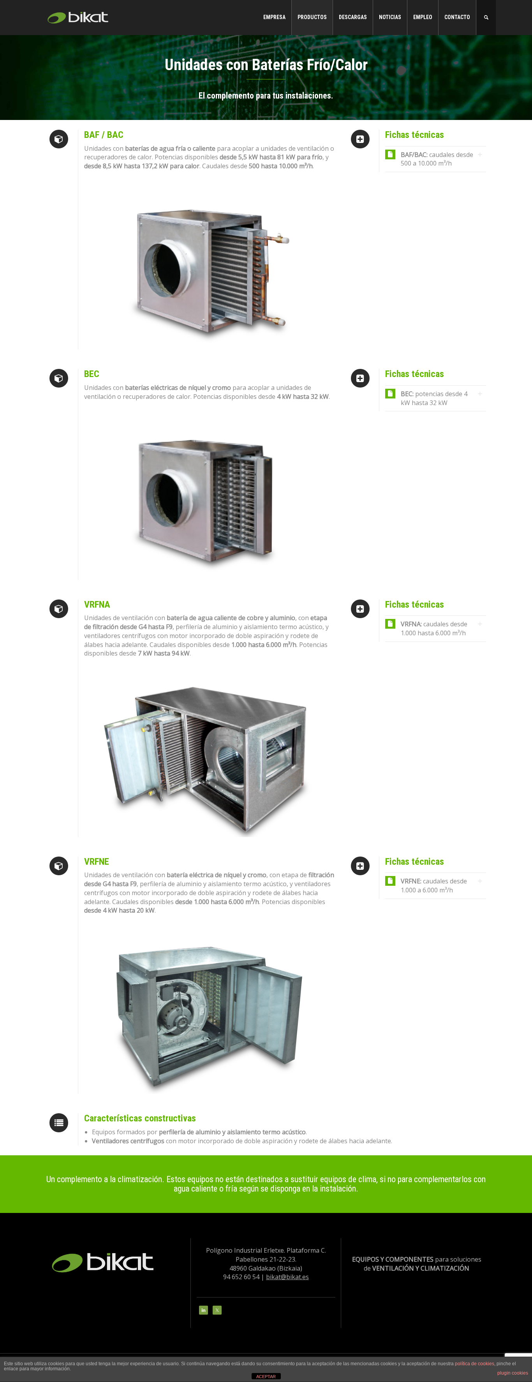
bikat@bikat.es (287, 1277)
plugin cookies (512, 1373)
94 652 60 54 (241, 1277)
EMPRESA (274, 17)
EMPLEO (422, 17)
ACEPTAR (266, 1376)
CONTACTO (457, 17)
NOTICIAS (390, 17)
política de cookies (474, 1363)
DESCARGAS (353, 17)
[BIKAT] (79, 16)
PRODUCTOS (312, 17)
